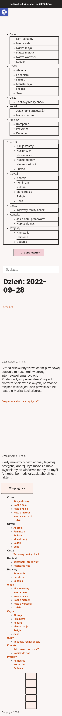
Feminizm (22, 75)
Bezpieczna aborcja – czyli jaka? (20, 401)
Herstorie (22, 128)
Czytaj (13, 66)
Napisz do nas (25, 115)
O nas (13, 34)
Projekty (14, 119)
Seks (19, 93)
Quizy (13, 97)
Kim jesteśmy (24, 38)
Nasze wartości (26, 57)
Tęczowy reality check (30, 102)
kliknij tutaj (44, 4)
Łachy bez (7, 307)
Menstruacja (24, 84)
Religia (20, 88)
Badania (21, 133)
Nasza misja (24, 48)
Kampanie (22, 124)
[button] (31, 138)
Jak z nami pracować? (30, 110)
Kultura (20, 79)
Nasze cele (23, 43)
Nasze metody (25, 52)
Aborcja (21, 70)
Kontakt (14, 106)
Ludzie (20, 61)
